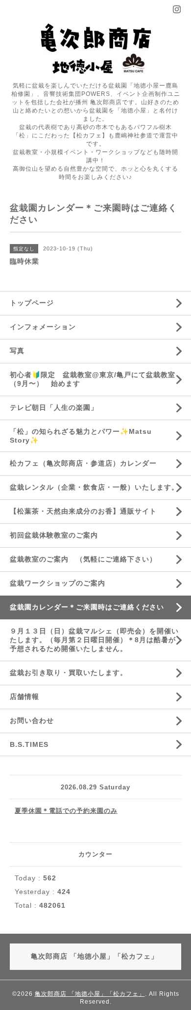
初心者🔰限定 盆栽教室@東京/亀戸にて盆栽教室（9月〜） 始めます (92, 379)
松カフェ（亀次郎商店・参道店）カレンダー (83, 463)
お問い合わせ (32, 720)
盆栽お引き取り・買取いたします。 (68, 672)
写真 (17, 351)
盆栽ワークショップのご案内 (61, 583)
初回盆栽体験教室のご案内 (57, 535)
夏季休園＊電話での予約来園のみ (66, 810)
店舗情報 (24, 696)
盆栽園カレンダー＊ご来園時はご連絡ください (87, 607)
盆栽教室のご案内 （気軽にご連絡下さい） (83, 559)
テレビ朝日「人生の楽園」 (54, 407)
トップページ (32, 303)
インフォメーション (43, 327)
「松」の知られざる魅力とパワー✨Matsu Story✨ (81, 435)
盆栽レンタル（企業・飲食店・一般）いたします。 (98, 487)
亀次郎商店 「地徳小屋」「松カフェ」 (90, 993)
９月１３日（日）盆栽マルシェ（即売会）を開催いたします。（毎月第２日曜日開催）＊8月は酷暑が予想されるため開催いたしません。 (94, 639)
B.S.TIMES (29, 744)
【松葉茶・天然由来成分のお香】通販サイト (83, 511)
